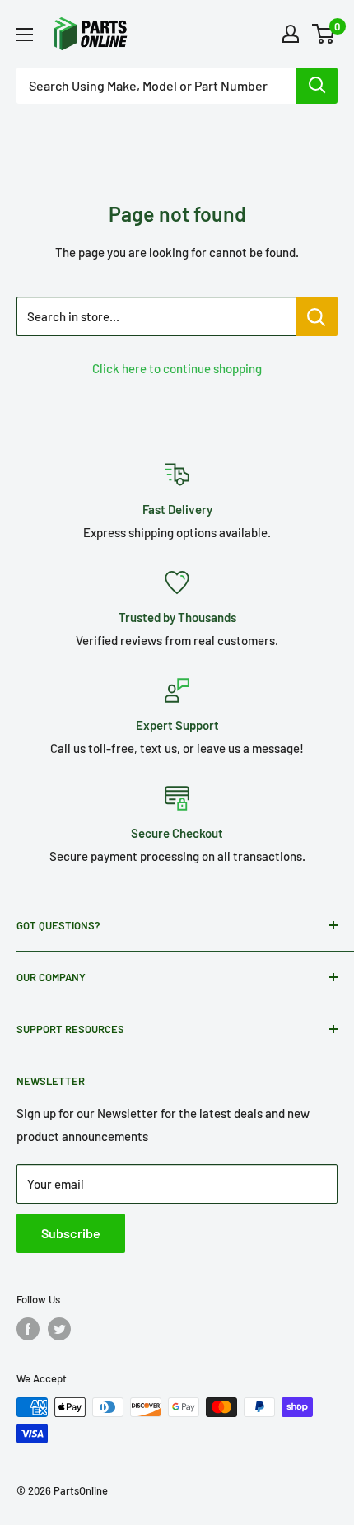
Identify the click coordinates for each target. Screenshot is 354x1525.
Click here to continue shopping (177, 368)
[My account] (290, 34)
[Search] (317, 86)
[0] (324, 34)
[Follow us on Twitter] (59, 1328)
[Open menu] (24, 34)
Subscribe (70, 1233)
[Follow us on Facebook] (28, 1328)
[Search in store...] (317, 316)
